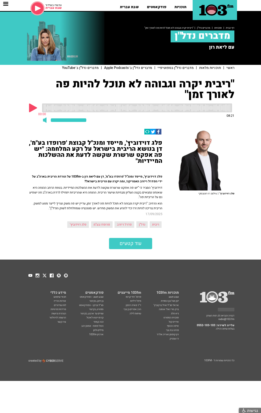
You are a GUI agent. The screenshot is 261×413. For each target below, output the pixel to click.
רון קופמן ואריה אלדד (168, 334)
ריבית (155, 224)
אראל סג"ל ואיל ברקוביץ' (166, 305)
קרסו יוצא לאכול (95, 317)
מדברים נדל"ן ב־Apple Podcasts (128, 68)
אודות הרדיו (60, 301)
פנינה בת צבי (172, 330)
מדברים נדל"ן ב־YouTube (80, 68)
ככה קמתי (99, 322)
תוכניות (218, 28)
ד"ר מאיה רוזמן (133, 305)
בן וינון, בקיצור (96, 301)
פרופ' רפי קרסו (133, 297)
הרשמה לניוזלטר (57, 317)
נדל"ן (142, 224)
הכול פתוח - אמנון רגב (92, 326)
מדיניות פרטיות (58, 309)
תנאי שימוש (60, 297)
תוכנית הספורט (171, 317)
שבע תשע (174, 297)
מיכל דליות (135, 301)
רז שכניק (174, 338)
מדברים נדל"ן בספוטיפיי (175, 68)
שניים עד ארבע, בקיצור (92, 313)
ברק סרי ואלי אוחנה (169, 309)
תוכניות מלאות (210, 68)
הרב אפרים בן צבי (132, 309)
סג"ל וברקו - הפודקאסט (91, 305)
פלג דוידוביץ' (78, 224)
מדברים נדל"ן (203, 28)
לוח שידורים (60, 305)
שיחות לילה (135, 313)
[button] (180, 6)
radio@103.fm (226, 319)
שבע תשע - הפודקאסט (92, 297)
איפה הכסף (173, 326)
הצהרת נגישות (58, 313)
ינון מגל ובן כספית (170, 301)
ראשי (230, 68)
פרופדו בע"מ (102, 224)
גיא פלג (175, 313)
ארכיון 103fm (96, 334)
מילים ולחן (98, 330)
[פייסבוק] (158, 131)
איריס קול (174, 322)
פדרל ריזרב (124, 224)
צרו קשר (61, 322)
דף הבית (230, 28)
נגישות (252, 410)
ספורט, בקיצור (96, 309)
